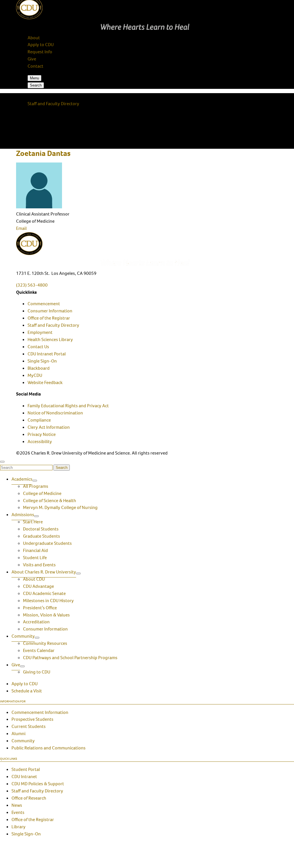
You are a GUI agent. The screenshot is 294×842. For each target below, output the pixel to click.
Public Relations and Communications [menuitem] (48, 748)
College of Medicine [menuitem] (42, 493)
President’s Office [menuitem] (40, 608)
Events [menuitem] (17, 812)
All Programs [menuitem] (35, 486)
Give (32, 59)
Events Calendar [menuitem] (39, 650)
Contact (35, 66)
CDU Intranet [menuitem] (24, 777)
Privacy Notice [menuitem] (42, 434)
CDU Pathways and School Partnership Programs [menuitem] (70, 658)
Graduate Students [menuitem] (41, 536)
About (34, 38)
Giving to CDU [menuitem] (36, 672)
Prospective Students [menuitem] (32, 719)
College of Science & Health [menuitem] (49, 501)
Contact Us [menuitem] (38, 347)
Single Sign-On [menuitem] (42, 361)
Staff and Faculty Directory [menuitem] (53, 325)
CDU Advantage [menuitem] (38, 586)
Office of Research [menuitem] (28, 798)
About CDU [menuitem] (34, 579)
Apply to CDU (41, 45)
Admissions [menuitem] (22, 515)
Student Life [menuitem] (35, 558)
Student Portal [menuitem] (25, 769)
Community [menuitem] (23, 636)
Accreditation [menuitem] (36, 622)
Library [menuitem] (18, 827)
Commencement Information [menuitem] (39, 712)
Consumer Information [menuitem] (50, 311)
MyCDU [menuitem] (35, 375)
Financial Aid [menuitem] (35, 550)
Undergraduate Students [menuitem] (47, 543)
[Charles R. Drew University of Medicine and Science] (147, 249)
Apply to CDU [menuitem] (24, 684)
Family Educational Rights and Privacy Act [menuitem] (68, 406)
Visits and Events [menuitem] (39, 565)
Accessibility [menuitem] (40, 441)
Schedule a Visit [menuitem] (26, 691)
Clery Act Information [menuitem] (49, 427)
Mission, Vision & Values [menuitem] (46, 615)
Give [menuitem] (15, 665)
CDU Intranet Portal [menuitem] (47, 354)
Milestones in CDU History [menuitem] (48, 601)
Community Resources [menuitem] (45, 643)
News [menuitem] (16, 805)
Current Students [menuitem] (28, 726)
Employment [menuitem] (40, 332)
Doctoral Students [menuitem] (41, 529)
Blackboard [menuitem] (39, 368)
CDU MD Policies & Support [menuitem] (37, 784)
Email (21, 228)
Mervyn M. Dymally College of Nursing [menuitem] (60, 507)
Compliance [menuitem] (39, 420)
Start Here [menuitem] (33, 522)
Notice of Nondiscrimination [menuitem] (55, 413)
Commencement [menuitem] (44, 304)
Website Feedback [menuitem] (45, 382)
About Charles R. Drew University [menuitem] (43, 572)
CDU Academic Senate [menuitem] (44, 593)
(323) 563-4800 (32, 285)
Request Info (40, 52)
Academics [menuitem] (21, 479)
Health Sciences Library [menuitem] (50, 339)
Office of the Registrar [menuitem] (49, 318)
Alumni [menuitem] (18, 734)
